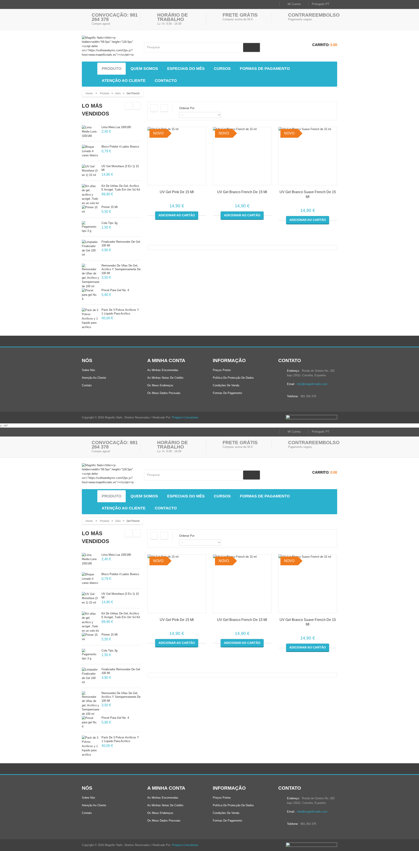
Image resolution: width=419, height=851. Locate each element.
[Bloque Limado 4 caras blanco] (90, 151)
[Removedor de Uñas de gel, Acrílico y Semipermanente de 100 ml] (90, 276)
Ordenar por (186, 108)
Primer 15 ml (109, 207)
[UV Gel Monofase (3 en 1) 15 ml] (90, 170)
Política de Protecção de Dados (233, 377)
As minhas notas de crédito (165, 377)
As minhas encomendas (162, 370)
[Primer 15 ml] (90, 209)
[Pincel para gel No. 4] (90, 294)
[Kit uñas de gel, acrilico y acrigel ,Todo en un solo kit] (90, 194)
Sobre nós (88, 370)
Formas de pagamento (227, 393)
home (89, 93)
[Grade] (154, 108)
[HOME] (90, 69)
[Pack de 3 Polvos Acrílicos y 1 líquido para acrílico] (90, 318)
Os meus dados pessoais (163, 393)
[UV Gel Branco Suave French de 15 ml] (307, 156)
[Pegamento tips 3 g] (90, 227)
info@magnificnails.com (312, 384)
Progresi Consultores (185, 417)
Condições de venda (226, 385)
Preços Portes (222, 370)
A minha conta (166, 360)
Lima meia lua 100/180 (116, 127)
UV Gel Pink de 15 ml (177, 192)
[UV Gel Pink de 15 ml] (177, 156)
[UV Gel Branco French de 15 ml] (242, 156)
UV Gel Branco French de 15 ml (242, 192)
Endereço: (293, 370)
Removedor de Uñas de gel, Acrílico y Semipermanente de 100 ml (121, 269)
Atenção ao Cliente (94, 377)
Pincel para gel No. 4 (115, 290)
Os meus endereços (160, 385)
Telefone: (293, 396)
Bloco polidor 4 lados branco (120, 146)
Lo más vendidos (95, 110)
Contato (87, 385)
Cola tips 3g (109, 223)
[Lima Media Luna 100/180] (90, 131)
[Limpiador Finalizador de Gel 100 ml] (90, 248)
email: (291, 384)
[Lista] (164, 108)
